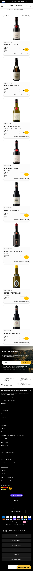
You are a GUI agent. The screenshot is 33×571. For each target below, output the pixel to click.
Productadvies (16, 535)
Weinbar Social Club (6, 459)
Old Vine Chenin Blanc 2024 (12, 126)
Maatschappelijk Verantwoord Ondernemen (12, 435)
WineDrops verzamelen (7, 474)
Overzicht (3, 470)
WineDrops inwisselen (7, 477)
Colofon (3, 414)
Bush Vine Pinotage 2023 (11, 168)
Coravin (3, 432)
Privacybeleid (4, 410)
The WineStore (13, 524)
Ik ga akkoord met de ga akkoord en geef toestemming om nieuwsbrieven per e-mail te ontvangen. (15, 368)
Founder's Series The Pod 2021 (13, 251)
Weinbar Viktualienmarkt (7, 452)
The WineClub (4, 442)
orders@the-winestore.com (8, 400)
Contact (3, 428)
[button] (2, 6)
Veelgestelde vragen (6, 438)
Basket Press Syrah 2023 (12, 333)
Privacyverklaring (21, 366)
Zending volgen (16, 545)
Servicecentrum (16, 540)
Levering (3, 417)
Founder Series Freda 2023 (12, 293)
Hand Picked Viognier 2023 (12, 85)
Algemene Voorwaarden (7, 407)
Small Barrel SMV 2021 (11, 44)
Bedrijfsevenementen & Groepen (9, 462)
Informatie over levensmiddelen (21, 53)
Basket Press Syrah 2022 (12, 210)
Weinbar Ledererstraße (7, 456)
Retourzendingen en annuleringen (10, 420)
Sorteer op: (10, 9)
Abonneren (25, 362)
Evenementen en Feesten (8, 449)
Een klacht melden (16, 559)
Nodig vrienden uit (6, 480)
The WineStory (5, 445)
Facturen (16, 554)
